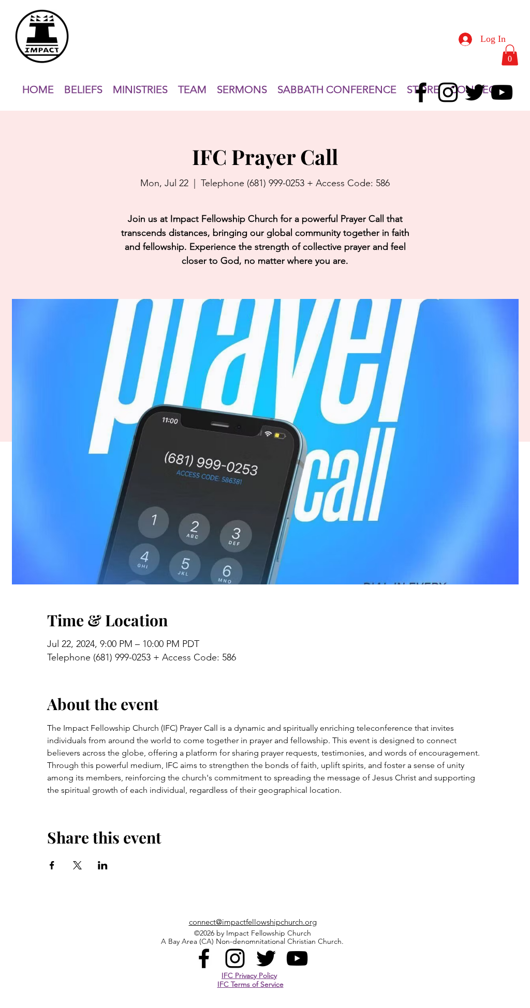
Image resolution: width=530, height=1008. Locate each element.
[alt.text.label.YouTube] (502, 92)
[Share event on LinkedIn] (103, 865)
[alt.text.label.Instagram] (448, 92)
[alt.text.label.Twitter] (475, 92)
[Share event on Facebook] (52, 865)
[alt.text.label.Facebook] (421, 92)
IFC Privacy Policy (249, 975)
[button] (510, 55)
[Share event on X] (77, 865)
